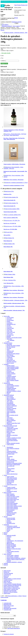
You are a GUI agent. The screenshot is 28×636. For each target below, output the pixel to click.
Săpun (8, 381)
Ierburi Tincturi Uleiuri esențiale (11, 586)
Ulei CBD (9, 483)
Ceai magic (9, 329)
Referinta (3, 45)
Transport (6, 577)
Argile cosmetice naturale (13, 368)
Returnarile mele (7, 604)
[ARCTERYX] (4, 24)
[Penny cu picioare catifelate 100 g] (12, 214)
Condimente (9, 357)
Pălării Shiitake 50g (8, 240)
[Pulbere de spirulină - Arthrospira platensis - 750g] (15, 307)
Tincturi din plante (11, 519)
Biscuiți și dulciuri (11, 347)
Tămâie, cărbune (10, 459)
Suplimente (6, 524)
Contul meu (4, 600)
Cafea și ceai (10, 333)
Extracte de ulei (10, 372)
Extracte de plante (11, 518)
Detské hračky (7, 593)
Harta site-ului (7, 581)
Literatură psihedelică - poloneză (14, 562)
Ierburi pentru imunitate (12, 503)
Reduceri (6, 564)
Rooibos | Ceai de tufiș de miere (14, 337)
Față (8, 449)
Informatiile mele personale (10, 608)
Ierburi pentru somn (11, 500)
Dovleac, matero (10, 471)
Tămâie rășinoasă (11, 389)
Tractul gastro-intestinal (12, 440)
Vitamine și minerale (11, 408)
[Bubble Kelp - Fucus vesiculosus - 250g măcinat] (15, 176)
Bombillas (12, 340)
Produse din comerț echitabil (13, 345)
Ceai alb (8, 325)
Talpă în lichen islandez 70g (9, 205)
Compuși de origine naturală (13, 527)
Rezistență (9, 522)
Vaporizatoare (10, 447)
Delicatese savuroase (11, 361)
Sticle (8, 472)
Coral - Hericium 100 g (8, 283)
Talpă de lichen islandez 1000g (10, 211)
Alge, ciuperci (10, 401)
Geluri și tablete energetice (13, 551)
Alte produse (10, 456)
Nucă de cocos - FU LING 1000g (10, 229)
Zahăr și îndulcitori (11, 412)
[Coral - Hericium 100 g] (10, 280)
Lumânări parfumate (11, 388)
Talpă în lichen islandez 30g (9, 200)
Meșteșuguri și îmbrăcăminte (13, 464)
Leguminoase (10, 352)
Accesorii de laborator (12, 460)
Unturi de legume (11, 404)
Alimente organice (8, 343)
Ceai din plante (10, 317)
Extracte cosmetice (11, 369)
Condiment (9, 421)
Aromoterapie (7, 383)
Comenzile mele (7, 603)
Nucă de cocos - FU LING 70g (10, 223)
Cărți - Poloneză (7, 554)
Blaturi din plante (11, 514)
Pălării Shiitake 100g (8, 246)
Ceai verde (9, 318)
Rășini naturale (10, 387)
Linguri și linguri (10, 468)
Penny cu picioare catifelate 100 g (11, 217)
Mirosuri (9, 392)
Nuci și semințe (10, 397)
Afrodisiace (9, 515)
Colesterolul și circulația (12, 428)
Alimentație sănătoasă (9, 395)
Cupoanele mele (7, 609)
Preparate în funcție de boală (10, 425)
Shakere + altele (10, 547)
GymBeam (9, 552)
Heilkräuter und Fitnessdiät (10, 590)
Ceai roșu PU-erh (11, 332)
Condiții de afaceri (8, 580)
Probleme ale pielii (11, 429)
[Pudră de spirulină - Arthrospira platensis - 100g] (15, 32)
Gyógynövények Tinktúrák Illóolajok (12, 584)
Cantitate (3, 60)
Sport (8, 531)
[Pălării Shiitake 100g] (9, 243)
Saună (8, 393)
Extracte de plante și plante (13, 496)
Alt (4, 445)
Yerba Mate (9, 339)
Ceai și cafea (7, 316)
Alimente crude (10, 351)
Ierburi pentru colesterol (12, 507)
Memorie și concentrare (12, 435)
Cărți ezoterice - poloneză (13, 556)
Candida (9, 433)
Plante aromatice (7, 492)
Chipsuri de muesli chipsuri (13, 353)
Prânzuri (6, 532)
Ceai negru (9, 327)
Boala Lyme (9, 431)
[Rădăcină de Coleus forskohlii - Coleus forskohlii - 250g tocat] (15, 168)
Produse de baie (10, 461)
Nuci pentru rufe (10, 465)
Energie (8, 530)
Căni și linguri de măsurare (13, 448)
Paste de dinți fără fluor (12, 452)
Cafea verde (9, 331)
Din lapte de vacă (11, 360)
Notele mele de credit (9, 605)
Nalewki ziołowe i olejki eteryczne (12, 588)
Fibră (8, 413)
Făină (8, 416)
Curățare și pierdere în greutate (14, 437)
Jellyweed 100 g (7, 235)
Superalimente (10, 403)
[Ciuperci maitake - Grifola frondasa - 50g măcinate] (14, 161)
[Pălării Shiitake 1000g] (9, 274)
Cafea (8, 341)
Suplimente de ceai (11, 324)
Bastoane (9, 550)
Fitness (5, 534)
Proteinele (9, 536)
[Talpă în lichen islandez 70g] (11, 203)
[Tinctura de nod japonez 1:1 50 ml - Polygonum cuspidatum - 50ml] (14, 127)
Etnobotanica (10, 511)
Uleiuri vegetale (10, 476)
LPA (8, 441)
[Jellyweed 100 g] (8, 232)
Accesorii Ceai (10, 335)
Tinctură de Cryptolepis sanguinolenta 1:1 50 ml (14, 185)
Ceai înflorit (9, 322)
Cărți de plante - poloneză (13, 555)
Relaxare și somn (11, 432)
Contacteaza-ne (7, 574)
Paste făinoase (10, 355)
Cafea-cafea (9, 400)
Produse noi (6, 572)
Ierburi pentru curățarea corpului (14, 506)
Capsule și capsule (11, 487)
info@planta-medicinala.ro (13, 628)
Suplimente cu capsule (12, 526)
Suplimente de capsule (12, 488)
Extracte (8, 520)
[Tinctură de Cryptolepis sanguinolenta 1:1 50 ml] (15, 182)
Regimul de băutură (11, 544)
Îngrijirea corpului (11, 377)
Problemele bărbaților (12, 439)
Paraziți (8, 436)
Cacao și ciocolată (11, 411)
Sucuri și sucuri (10, 363)
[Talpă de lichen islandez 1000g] (11, 208)
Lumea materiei (10, 444)
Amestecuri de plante (12, 512)
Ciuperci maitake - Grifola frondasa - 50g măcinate (14, 164)
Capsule (5, 486)
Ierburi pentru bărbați (12, 504)
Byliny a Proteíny (8, 582)
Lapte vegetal (10, 359)
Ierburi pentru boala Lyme (13, 499)
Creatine (9, 539)
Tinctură (5, 516)
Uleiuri (5, 475)
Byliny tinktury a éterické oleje (11, 589)
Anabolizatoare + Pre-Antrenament (15, 540)
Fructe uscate (10, 396)
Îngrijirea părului (10, 365)
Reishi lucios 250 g (7, 194)
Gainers (8, 538)
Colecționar (9, 424)
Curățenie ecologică (11, 376)
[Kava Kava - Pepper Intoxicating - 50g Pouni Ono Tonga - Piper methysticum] (15, 135)
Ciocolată (9, 348)
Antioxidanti (9, 417)
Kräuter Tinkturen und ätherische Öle (12, 585)
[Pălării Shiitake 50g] (9, 238)
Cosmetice (6, 364)
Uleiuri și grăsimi (11, 356)
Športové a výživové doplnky (10, 592)
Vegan (8, 349)
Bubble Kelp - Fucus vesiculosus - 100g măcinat (13, 290)
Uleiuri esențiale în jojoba (13, 367)
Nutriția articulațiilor (11, 546)
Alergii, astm (10, 528)
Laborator (9, 470)
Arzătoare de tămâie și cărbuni (14, 391)
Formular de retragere (9, 634)
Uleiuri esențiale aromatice (13, 385)
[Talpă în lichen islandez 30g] (11, 197)
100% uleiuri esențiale (12, 478)
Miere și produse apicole (12, 415)
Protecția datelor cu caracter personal (12, 578)
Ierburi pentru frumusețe (12, 508)
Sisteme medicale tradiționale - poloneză (16, 558)
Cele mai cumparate (8, 573)
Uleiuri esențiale (10, 480)
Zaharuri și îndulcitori (12, 405)
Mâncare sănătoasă (11, 399)
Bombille (9, 336)
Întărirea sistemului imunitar (13, 443)
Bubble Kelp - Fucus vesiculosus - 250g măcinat (13, 179)
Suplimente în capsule (12, 491)
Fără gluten (9, 344)
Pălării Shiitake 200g (8, 271)
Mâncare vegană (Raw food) (13, 423)
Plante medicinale (11, 495)
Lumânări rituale (10, 453)
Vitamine (6, 563)
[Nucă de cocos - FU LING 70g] (12, 220)
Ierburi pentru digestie (12, 498)
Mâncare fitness (10, 543)
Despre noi (6, 576)
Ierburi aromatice (11, 502)
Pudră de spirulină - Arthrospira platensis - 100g (14, 303)
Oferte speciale (7, 570)
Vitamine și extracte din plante (14, 548)
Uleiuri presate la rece (12, 479)
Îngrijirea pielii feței (11, 379)
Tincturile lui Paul (11, 523)
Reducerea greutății (11, 535)
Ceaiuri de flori (10, 328)
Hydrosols (9, 371)
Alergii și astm (10, 427)
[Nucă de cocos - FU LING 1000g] (12, 226)
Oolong (8, 321)
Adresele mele (7, 607)
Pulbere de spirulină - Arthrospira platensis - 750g (14, 310)
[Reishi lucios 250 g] (9, 191)
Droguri (8, 490)
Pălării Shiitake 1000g (8, 277)
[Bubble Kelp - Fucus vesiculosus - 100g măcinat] (15, 287)
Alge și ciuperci (10, 419)
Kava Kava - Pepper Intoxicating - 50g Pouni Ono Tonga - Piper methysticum (14, 139)
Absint (8, 457)
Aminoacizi (9, 542)
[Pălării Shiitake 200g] (14, 268)
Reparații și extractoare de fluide (14, 463)
